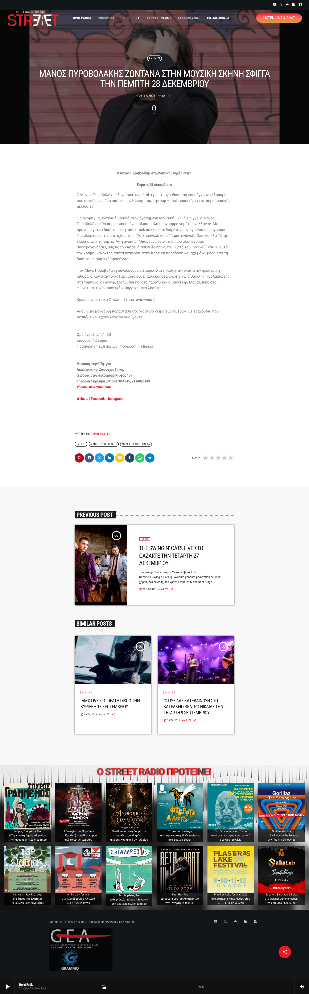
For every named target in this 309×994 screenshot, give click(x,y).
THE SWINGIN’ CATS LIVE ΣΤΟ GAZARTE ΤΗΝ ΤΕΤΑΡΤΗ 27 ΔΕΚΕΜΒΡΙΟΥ (171, 556)
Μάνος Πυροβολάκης (104, 444)
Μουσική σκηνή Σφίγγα (136, 444)
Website (82, 399)
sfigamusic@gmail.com (94, 387)
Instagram (115, 399)
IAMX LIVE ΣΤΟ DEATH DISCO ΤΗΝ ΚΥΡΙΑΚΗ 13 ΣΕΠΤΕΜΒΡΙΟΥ (110, 703)
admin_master (100, 433)
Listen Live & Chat (279, 18)
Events (154, 58)
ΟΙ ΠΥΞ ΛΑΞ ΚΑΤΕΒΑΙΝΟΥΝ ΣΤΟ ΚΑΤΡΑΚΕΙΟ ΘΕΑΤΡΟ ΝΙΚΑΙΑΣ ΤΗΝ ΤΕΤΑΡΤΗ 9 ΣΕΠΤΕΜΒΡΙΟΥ (193, 707)
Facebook (98, 399)
